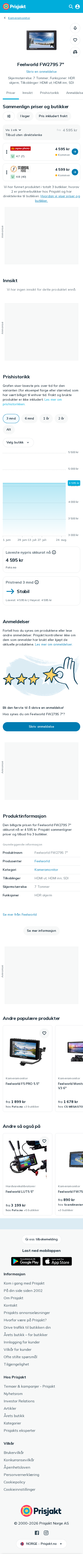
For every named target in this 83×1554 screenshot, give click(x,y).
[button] (75, 28)
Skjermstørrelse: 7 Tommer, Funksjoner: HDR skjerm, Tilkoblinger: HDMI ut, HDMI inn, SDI (41, 80)
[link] (27, 1068)
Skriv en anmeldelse (41, 71)
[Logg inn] (77, 6)
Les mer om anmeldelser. (54, 644)
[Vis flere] (6, 152)
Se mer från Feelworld (20, 914)
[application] (41, 497)
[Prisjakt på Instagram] (46, 1532)
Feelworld (42, 861)
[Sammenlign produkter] (75, 52)
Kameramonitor (19, 18)
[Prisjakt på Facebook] (37, 1532)
